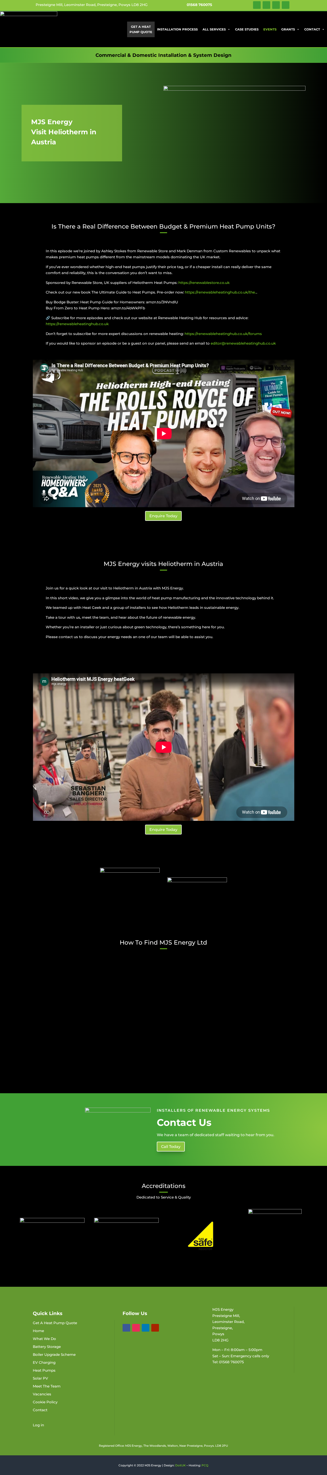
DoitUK (180, 1465)
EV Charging (44, 1362)
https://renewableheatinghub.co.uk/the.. (220, 292)
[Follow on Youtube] (285, 5)
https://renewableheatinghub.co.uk (77, 324)
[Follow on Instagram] (266, 5)
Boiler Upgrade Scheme (54, 1354)
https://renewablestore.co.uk (204, 282)
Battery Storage (47, 1346)
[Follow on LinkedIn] (276, 5)
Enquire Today (163, 516)
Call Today (170, 1146)
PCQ (205, 1465)
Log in (38, 1425)
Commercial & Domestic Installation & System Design (163, 55)
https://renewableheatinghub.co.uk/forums (223, 333)
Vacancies (42, 1394)
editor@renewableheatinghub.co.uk (243, 343)
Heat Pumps (44, 1370)
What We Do (44, 1338)
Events (269, 29)
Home (38, 1330)
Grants (288, 29)
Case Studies (247, 29)
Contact (312, 29)
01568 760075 (199, 4)
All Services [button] (214, 29)
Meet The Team (47, 1386)
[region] (163, 133)
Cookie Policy (45, 1402)
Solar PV (40, 1378)
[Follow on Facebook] (257, 5)
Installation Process (177, 29)
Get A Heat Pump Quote (141, 29)
